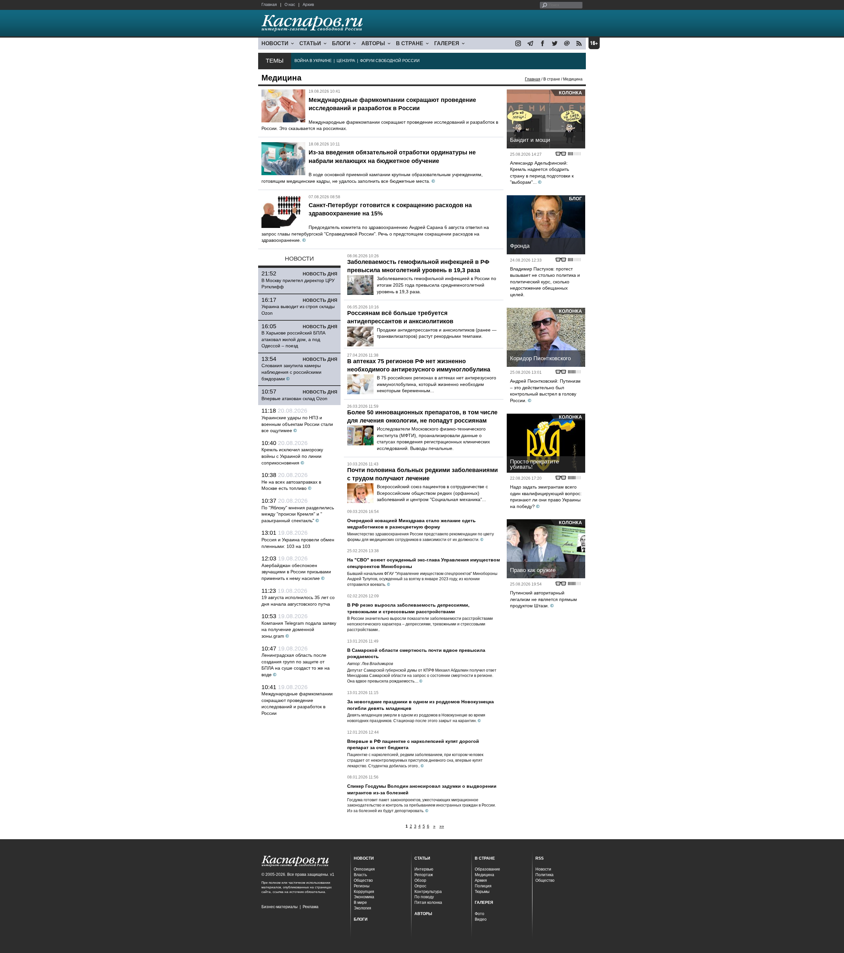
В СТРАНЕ (409, 43)
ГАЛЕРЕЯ (446, 43)
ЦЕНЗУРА (346, 60)
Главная (269, 4)
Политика (544, 875)
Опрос (420, 886)
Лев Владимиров (377, 663)
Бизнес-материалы (279, 907)
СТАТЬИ (310, 43)
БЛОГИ (341, 43)
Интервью (423, 869)
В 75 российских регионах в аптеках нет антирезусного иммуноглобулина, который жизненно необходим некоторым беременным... (436, 384)
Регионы (362, 886)
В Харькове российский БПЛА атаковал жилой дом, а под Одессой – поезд (293, 339)
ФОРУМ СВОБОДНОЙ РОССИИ (390, 60)
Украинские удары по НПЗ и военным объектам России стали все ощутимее (297, 424)
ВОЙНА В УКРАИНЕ (313, 60)
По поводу (424, 897)
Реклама (310, 907)
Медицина (484, 875)
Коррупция (364, 891)
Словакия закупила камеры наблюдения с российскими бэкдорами (291, 372)
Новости (543, 869)
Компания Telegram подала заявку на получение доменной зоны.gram (298, 629)
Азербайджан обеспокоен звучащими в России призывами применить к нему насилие (296, 572)
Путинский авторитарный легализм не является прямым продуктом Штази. (543, 599)
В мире (360, 902)
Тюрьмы (482, 891)
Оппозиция (364, 869)
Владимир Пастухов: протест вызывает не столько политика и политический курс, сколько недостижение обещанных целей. (545, 281)
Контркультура (428, 891)
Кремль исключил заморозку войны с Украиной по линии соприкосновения (292, 456)
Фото (479, 913)
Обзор (420, 880)
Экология (362, 908)
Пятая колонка (428, 902)
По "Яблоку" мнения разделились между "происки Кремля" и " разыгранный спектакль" (297, 514)
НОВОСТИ (274, 43)
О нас (290, 4)
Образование (487, 869)
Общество (363, 880)
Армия (481, 880)
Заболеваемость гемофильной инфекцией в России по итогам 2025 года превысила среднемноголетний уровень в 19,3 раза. (436, 285)
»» (441, 826)
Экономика (364, 897)
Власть (360, 875)
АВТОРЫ (373, 43)
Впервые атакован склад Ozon (294, 398)
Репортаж (423, 875)
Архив (308, 4)
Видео (481, 919)
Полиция (483, 886)
